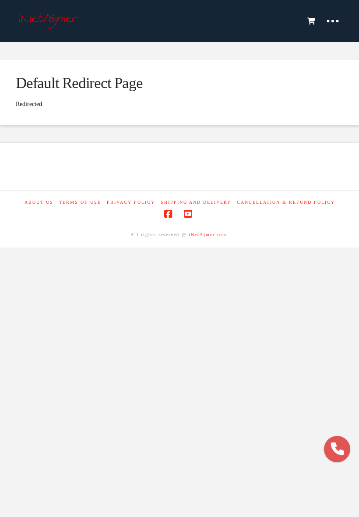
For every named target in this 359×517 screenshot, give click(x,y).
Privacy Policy (131, 202)
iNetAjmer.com (208, 234)
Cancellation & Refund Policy (286, 202)
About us (39, 202)
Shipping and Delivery (196, 202)
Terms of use (80, 202)
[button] (310, 21)
